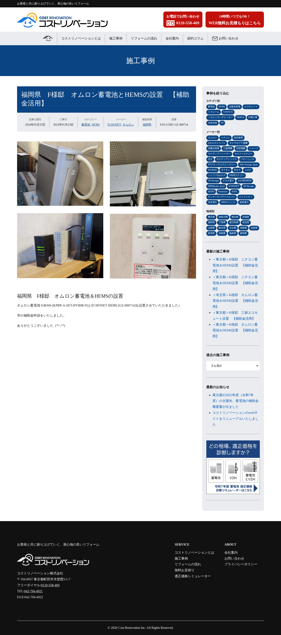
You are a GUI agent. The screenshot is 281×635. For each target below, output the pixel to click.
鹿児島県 (233, 222)
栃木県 (222, 228)
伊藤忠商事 (213, 148)
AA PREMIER (244, 180)
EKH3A (240, 117)
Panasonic (223, 191)
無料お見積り (184, 570)
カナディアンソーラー (219, 153)
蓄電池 (85, 124)
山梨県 (211, 228)
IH (222, 122)
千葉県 (222, 222)
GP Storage (213, 180)
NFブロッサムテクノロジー (222, 164)
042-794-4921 (33, 591)
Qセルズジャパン (216, 143)
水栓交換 (212, 122)
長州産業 (238, 137)
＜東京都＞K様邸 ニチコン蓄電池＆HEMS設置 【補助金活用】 (235, 265)
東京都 (211, 217)
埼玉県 (245, 222)
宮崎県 (243, 228)
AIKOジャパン (228, 202)
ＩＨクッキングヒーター (220, 117)
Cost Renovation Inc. (132, 627)
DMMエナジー (236, 175)
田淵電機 (240, 148)
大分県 (232, 228)
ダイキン (225, 170)
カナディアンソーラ (226, 159)
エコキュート (251, 106)
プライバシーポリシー (240, 564)
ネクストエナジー (244, 153)
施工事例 (115, 38)
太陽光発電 (234, 106)
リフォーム (213, 112)
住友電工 (212, 202)
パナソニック (247, 159)
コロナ (248, 170)
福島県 (232, 233)
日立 (210, 159)
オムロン (128, 124)
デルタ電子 (228, 180)
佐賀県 (254, 228)
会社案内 (172, 38)
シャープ (253, 148)
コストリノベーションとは (81, 38)
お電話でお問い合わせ (182, 20)
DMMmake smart (216, 186)
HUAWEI (212, 170)
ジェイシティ (246, 196)
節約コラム (195, 38)
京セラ (237, 170)
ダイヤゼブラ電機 (238, 143)
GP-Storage (248, 186)
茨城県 (245, 217)
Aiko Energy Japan (249, 164)
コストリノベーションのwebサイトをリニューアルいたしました (235, 418)
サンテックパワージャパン (221, 196)
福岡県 (147, 124)
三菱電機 (227, 148)
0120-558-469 (50, 585)
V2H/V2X (228, 112)
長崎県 (222, 233)
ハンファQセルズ (216, 175)
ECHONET (114, 124)
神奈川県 (223, 217)
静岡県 (243, 233)
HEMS (96, 124)
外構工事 (252, 117)
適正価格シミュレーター (193, 576)
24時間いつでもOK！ (235, 20)
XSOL (235, 191)
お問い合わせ (228, 38)
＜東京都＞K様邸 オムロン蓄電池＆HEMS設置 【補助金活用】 (235, 330)
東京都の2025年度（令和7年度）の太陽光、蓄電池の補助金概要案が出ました (235, 401)
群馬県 (211, 233)
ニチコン (225, 137)
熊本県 (235, 217)
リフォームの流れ (144, 38)
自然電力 (244, 202)
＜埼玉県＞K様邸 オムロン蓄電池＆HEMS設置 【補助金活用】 (235, 301)
